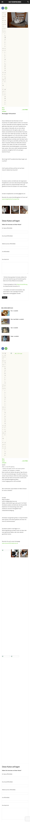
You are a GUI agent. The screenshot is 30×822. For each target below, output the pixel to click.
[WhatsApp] (6, 8)
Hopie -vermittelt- (15, 336)
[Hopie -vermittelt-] (5, 338)
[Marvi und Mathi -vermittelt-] (5, 321)
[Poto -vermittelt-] (5, 313)
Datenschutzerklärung (22, 284)
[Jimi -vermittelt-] (5, 330)
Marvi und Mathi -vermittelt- (17, 319)
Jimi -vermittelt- (14, 327)
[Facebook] (2, 8)
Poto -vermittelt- (14, 310)
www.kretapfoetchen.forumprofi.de (10, 199)
